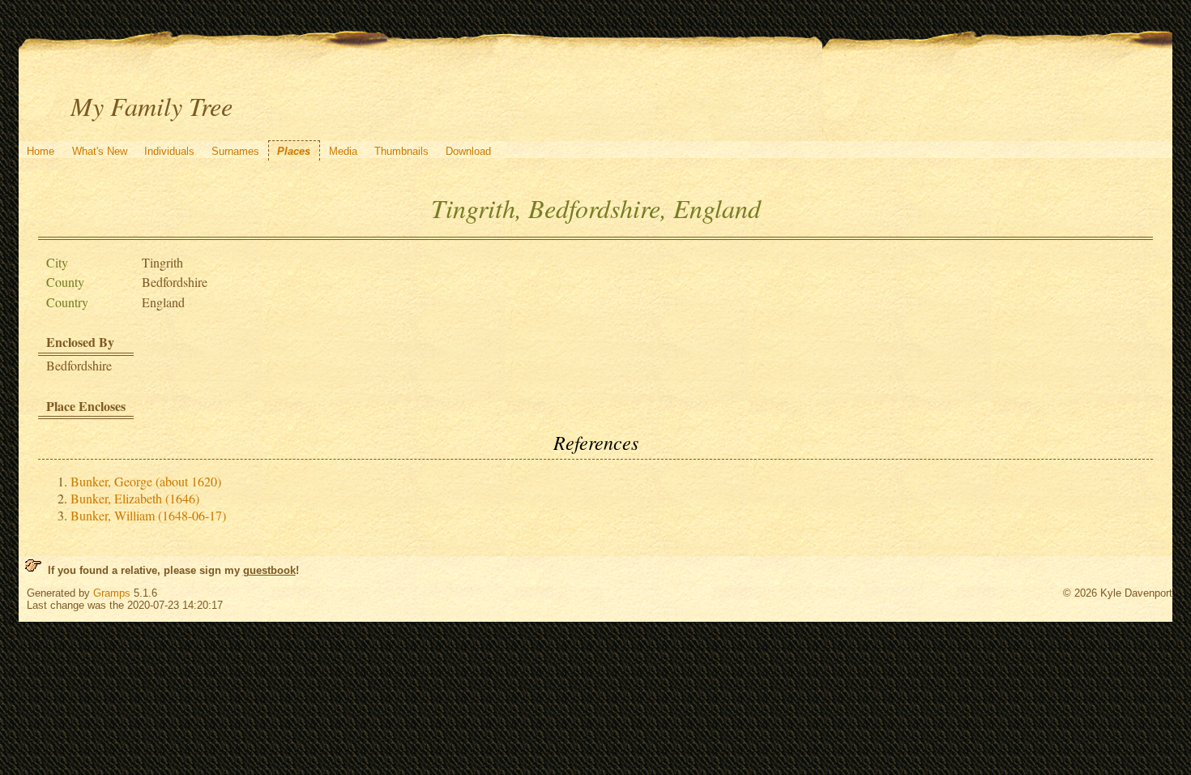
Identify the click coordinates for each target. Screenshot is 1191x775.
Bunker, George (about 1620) (145, 481)
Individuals (169, 151)
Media (343, 151)
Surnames (235, 151)
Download (468, 151)
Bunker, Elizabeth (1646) (134, 498)
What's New (99, 151)
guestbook (269, 570)
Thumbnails (401, 151)
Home (40, 151)
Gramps (111, 593)
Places (293, 151)
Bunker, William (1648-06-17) (148, 515)
